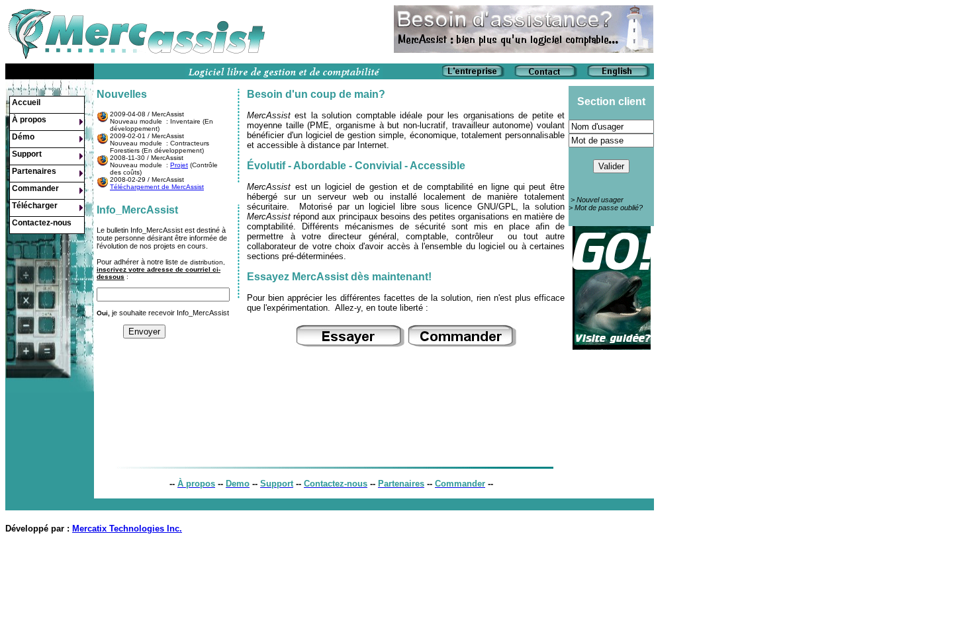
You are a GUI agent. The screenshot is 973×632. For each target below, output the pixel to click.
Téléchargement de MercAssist (157, 186)
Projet (179, 165)
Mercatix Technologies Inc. (127, 528)
